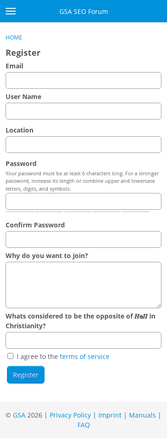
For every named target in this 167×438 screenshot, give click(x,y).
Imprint (110, 415)
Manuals (142, 415)
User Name (23, 96)
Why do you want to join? (47, 255)
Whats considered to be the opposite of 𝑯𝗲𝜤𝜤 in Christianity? (80, 321)
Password (21, 163)
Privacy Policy (70, 415)
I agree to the (62, 356)
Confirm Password (35, 224)
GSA (19, 415)
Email (14, 65)
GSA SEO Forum (83, 11)
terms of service (84, 356)
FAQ (83, 424)
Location (19, 130)
